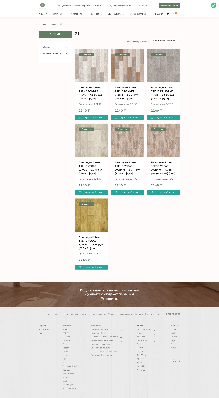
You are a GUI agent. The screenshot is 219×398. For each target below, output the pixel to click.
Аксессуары (138, 14)
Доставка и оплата (71, 6)
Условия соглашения (97, 314)
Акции (43, 14)
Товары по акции (125, 314)
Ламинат (76, 14)
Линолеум (115, 14)
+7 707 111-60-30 (145, 6)
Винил (95, 14)
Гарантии (86, 6)
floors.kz (112, 298)
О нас (57, 6)
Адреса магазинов (122, 6)
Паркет (57, 14)
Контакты (97, 6)
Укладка (112, 314)
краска (158, 14)
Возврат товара (151, 314)
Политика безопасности (75, 314)
